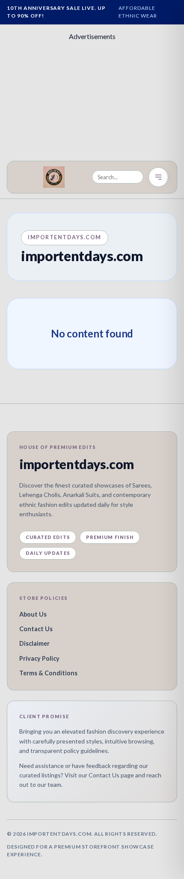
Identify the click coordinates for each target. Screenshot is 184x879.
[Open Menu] (158, 177)
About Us (33, 614)
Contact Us (36, 628)
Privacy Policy (39, 658)
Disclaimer (34, 643)
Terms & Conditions (48, 673)
